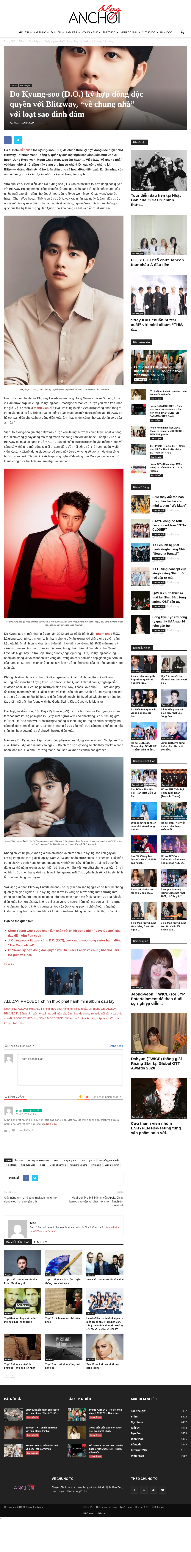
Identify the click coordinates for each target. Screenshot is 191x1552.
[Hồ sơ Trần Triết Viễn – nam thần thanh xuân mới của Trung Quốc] (174, 811)
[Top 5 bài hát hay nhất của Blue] (104, 1262)
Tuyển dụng (126, 1507)
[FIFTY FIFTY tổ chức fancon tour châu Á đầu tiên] (159, 235)
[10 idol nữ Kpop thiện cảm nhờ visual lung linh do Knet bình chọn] (144, 811)
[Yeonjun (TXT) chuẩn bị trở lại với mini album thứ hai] (13, 1432)
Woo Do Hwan (112, 1164)
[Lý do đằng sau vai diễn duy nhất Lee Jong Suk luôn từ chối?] (174, 698)
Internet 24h (139, 1450)
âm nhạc (19, 1160)
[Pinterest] (144, 1490)
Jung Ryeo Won (28, 1164)
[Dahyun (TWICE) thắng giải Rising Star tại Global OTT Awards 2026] (159, 1033)
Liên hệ (102, 1513)
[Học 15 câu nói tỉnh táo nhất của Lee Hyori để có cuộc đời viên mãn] (174, 664)
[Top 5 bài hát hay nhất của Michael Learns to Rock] (22, 1301)
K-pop (43, 1164)
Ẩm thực (40, 32)
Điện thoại (137, 1439)
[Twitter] (162, 1490)
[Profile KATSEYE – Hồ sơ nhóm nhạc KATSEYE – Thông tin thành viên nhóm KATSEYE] (77, 1414)
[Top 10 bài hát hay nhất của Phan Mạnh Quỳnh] (22, 1262)
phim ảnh (96, 1164)
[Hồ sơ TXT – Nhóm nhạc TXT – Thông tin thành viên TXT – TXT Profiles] (138, 467)
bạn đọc (51, 1123)
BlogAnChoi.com (62, 1487)
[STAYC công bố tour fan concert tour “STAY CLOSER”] (140, 528)
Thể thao (109, 32)
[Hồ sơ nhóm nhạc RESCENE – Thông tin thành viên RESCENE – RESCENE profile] (138, 431)
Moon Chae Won (58, 1164)
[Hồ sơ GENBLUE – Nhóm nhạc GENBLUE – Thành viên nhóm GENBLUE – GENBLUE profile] (144, 731)
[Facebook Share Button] (8, 140)
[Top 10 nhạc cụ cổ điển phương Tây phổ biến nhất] (22, 1347)
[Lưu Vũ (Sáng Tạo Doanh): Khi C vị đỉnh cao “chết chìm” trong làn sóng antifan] (144, 844)
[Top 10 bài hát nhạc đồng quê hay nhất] (63, 1347)
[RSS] (153, 1490)
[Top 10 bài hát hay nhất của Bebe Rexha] (104, 1347)
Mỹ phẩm (137, 1422)
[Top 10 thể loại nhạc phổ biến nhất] (63, 1301)
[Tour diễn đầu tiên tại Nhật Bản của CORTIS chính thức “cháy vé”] (159, 170)
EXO (83, 1160)
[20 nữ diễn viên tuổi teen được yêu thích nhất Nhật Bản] (138, 394)
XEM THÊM (40, 1242)
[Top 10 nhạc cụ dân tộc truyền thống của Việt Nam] (63, 1262)
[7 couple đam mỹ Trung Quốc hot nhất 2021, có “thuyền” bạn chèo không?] (174, 878)
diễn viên (25, 150)
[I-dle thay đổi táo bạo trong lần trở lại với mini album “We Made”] (140, 504)
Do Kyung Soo (69, 1160)
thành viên (41, 408)
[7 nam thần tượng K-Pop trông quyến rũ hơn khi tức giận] (144, 664)
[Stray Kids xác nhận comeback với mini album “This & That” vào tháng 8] (13, 1414)
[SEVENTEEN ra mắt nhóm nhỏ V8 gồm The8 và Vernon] (13, 1450)
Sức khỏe (148, 32)
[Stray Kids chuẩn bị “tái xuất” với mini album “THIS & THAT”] (159, 295)
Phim (134, 1416)
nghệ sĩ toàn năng (78, 1164)
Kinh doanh (128, 32)
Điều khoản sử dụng (106, 1507)
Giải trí (24, 32)
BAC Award (89, 1513)
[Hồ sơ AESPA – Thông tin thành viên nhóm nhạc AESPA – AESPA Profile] (174, 844)
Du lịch (56, 32)
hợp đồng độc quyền (109, 1160)
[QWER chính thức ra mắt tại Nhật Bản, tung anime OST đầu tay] (140, 600)
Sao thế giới (25, 85)
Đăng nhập (116, 1045)
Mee (33, 1223)
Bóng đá (136, 1444)
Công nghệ (90, 32)
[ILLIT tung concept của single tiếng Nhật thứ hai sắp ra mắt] (140, 576)
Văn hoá (50, 1274)
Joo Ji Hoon (11, 1164)
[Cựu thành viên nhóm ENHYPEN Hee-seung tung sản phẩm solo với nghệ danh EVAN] (159, 1098)
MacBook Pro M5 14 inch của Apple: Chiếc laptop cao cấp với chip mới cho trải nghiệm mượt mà (96, 1201)
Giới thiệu (88, 1507)
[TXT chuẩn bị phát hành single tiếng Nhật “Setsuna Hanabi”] (140, 552)
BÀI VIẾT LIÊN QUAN (17, 1242)
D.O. (56, 1160)
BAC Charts (158, 1507)
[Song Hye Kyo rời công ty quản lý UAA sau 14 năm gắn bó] (140, 624)
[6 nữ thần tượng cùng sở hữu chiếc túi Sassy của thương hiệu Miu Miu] (174, 911)
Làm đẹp (71, 32)
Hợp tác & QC (142, 1507)
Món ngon (137, 1455)
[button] (182, 32)
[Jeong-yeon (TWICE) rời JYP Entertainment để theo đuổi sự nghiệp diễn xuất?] (159, 969)
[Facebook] (134, 1490)
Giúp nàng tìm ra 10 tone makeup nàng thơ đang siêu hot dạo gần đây (30, 1199)
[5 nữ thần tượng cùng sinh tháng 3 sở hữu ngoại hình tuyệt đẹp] (144, 911)
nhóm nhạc (104, 633)
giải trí (92, 1160)
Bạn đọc (166, 32)
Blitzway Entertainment (38, 1160)
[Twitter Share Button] (18, 140)
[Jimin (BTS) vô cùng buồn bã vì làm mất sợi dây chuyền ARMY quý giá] (174, 731)
